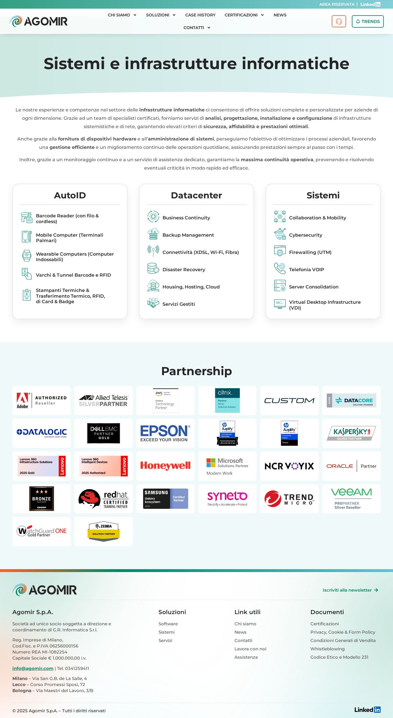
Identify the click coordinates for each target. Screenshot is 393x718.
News (280, 15)
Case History (200, 15)
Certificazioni (241, 15)
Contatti (194, 27)
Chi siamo (119, 15)
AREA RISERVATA (336, 4)
